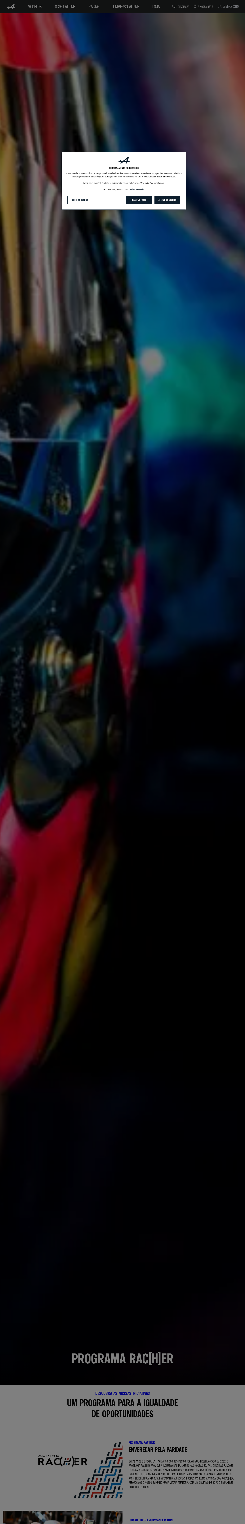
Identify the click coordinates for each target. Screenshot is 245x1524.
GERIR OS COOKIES (80, 200)
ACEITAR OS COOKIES (167, 200)
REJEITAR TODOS (139, 200)
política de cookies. (137, 189)
